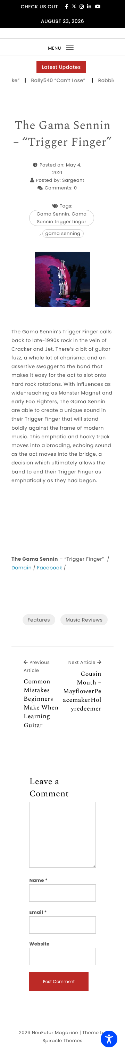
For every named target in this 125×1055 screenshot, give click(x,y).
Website (39, 944)
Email (38, 912)
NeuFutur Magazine (55, 1032)
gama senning (63, 233)
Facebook (49, 567)
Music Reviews (84, 619)
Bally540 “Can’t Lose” (57, 80)
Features (39, 619)
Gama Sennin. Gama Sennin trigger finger (61, 218)
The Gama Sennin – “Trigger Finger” (62, 134)
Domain (21, 567)
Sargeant (73, 180)
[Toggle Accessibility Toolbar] (109, 1039)
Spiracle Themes (62, 1040)
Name (38, 880)
